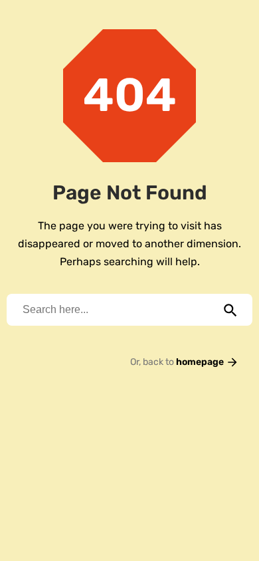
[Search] (230, 310)
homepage (201, 362)
